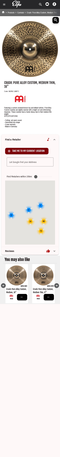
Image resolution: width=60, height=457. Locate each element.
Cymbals (20, 12)
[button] (30, 139)
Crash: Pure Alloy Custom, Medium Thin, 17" (43, 291)
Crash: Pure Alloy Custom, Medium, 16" (16, 291)
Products (11, 12)
